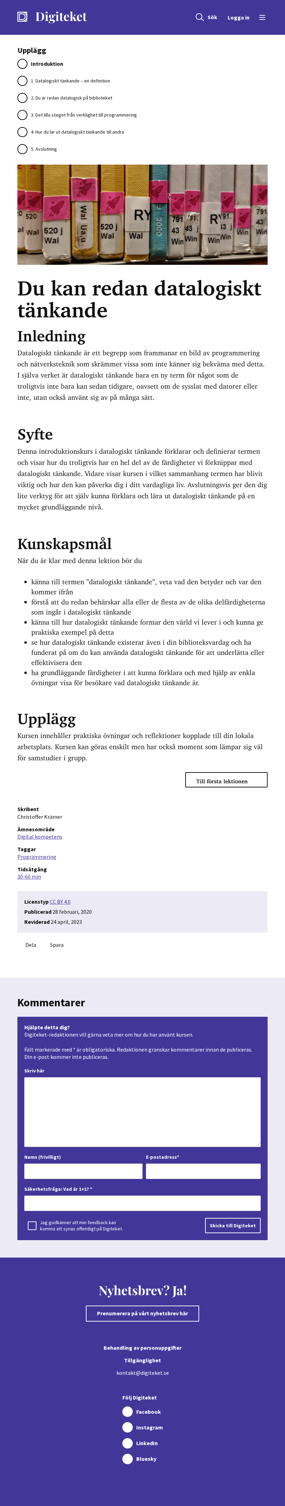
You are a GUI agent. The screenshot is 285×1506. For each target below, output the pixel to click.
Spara (57, 944)
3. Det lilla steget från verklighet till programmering (84, 115)
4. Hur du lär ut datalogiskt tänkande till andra (77, 132)
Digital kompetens (39, 836)
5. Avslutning (44, 149)
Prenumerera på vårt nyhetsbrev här (142, 1313)
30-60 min (29, 876)
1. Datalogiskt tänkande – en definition (70, 81)
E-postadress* (162, 1157)
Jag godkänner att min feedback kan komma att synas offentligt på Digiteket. (81, 1225)
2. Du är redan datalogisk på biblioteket (71, 98)
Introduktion (47, 63)
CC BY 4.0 (60, 901)
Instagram (149, 1427)
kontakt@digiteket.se (142, 1372)
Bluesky (146, 1458)
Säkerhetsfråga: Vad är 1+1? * (58, 1189)
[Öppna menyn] (261, 17)
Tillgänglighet (142, 1360)
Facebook (148, 1411)
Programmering (36, 856)
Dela (30, 944)
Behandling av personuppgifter (142, 1347)
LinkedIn (147, 1443)
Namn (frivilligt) (42, 1157)
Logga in (239, 17)
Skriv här (34, 1071)
